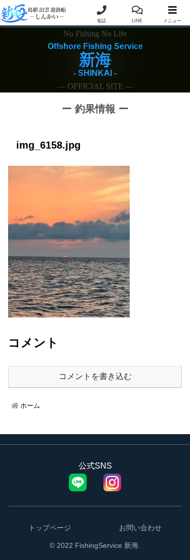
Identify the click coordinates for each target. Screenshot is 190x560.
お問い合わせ (140, 527)
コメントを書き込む (95, 376)
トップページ (49, 527)
